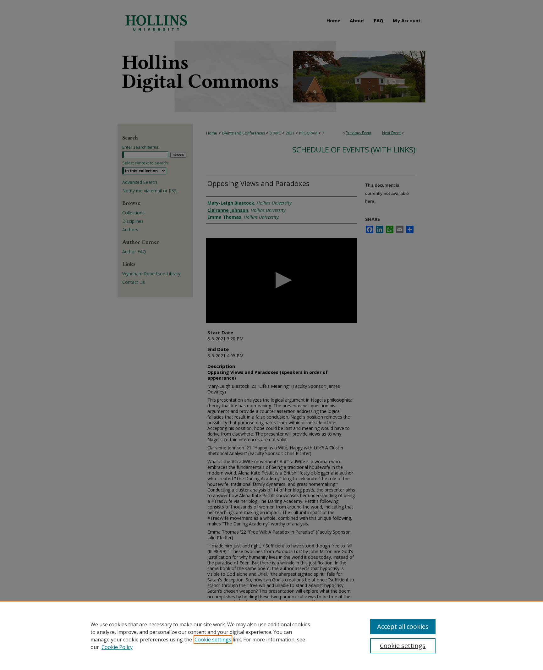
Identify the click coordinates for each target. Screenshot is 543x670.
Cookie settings (213, 639)
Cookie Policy (117, 647)
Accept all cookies (403, 626)
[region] (271, 635)
